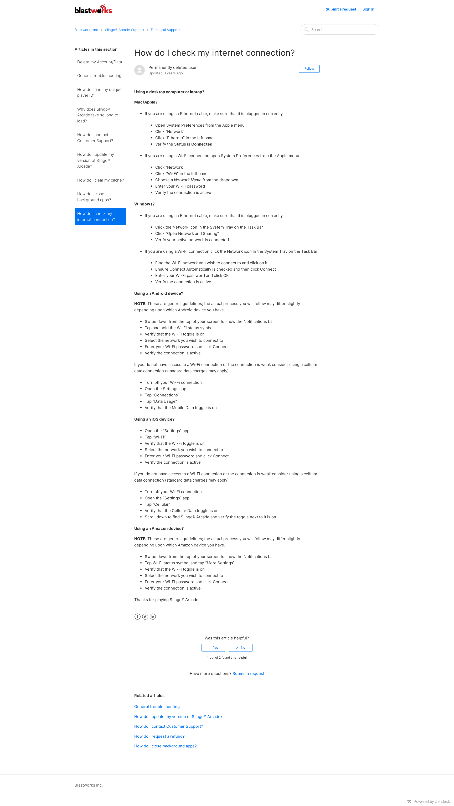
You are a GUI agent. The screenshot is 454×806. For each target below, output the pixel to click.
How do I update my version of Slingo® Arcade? (95, 160)
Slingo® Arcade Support (124, 30)
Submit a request (341, 9)
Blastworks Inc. (87, 30)
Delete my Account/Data (99, 61)
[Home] (93, 11)
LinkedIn (152, 616)
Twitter (145, 616)
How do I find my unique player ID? (99, 92)
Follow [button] (309, 68)
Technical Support (165, 30)
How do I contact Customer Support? (95, 137)
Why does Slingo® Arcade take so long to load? (97, 115)
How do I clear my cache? (100, 180)
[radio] (213, 648)
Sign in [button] (368, 9)
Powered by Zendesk (432, 801)
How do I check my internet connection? (96, 216)
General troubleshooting (99, 75)
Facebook (137, 616)
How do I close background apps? (94, 196)
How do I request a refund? (159, 736)
